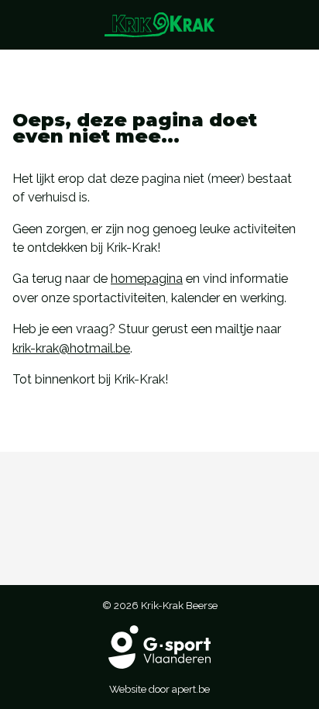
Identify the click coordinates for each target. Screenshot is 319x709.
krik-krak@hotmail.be (71, 348)
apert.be (191, 689)
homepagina (147, 278)
